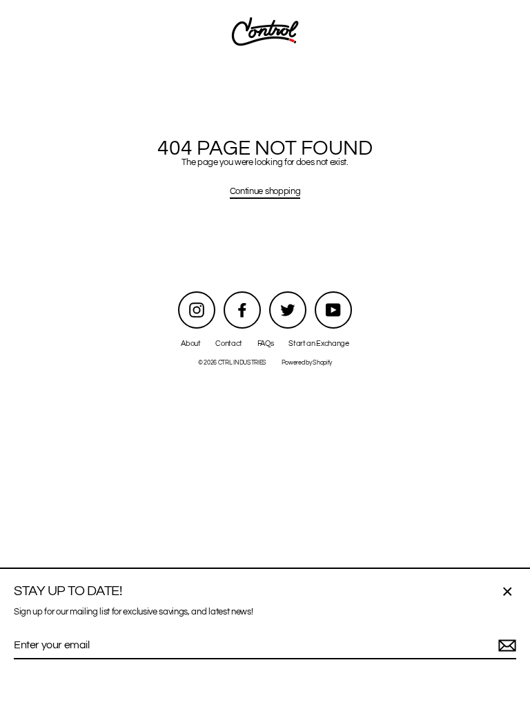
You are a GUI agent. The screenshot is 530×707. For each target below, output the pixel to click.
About (190, 343)
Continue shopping (265, 191)
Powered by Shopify (307, 363)
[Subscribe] (505, 645)
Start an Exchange (318, 343)
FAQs (265, 343)
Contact (228, 343)
